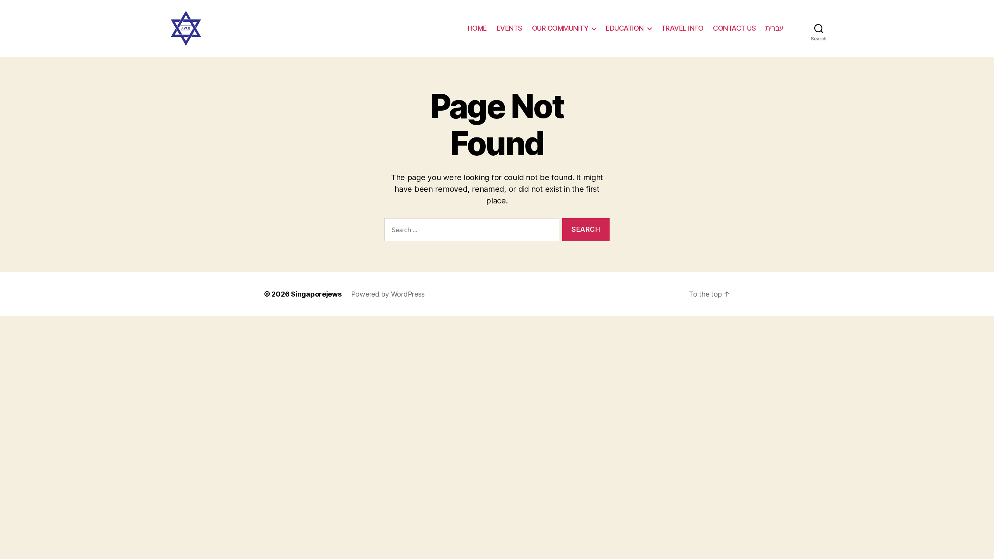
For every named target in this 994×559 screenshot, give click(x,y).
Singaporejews (316, 294)
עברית (774, 28)
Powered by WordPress (388, 294)
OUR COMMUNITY (560, 28)
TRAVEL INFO (682, 28)
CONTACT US (734, 28)
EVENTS (509, 28)
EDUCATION (625, 28)
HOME (477, 28)
